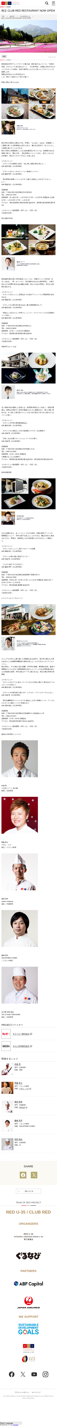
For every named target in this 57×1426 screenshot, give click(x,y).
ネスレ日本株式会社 (21, 1046)
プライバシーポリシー (22, 1392)
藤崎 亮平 (18, 1121)
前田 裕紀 (18, 1139)
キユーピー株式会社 (21, 1034)
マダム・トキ (24, 1089)
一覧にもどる (28, 1191)
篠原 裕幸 (18, 1102)
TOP (3, 16)
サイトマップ (36, 1392)
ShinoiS (22, 1107)
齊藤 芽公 (18, 1083)
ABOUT (12, 16)
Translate (15, 1425)
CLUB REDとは (25, 16)
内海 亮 (17, 1064)
